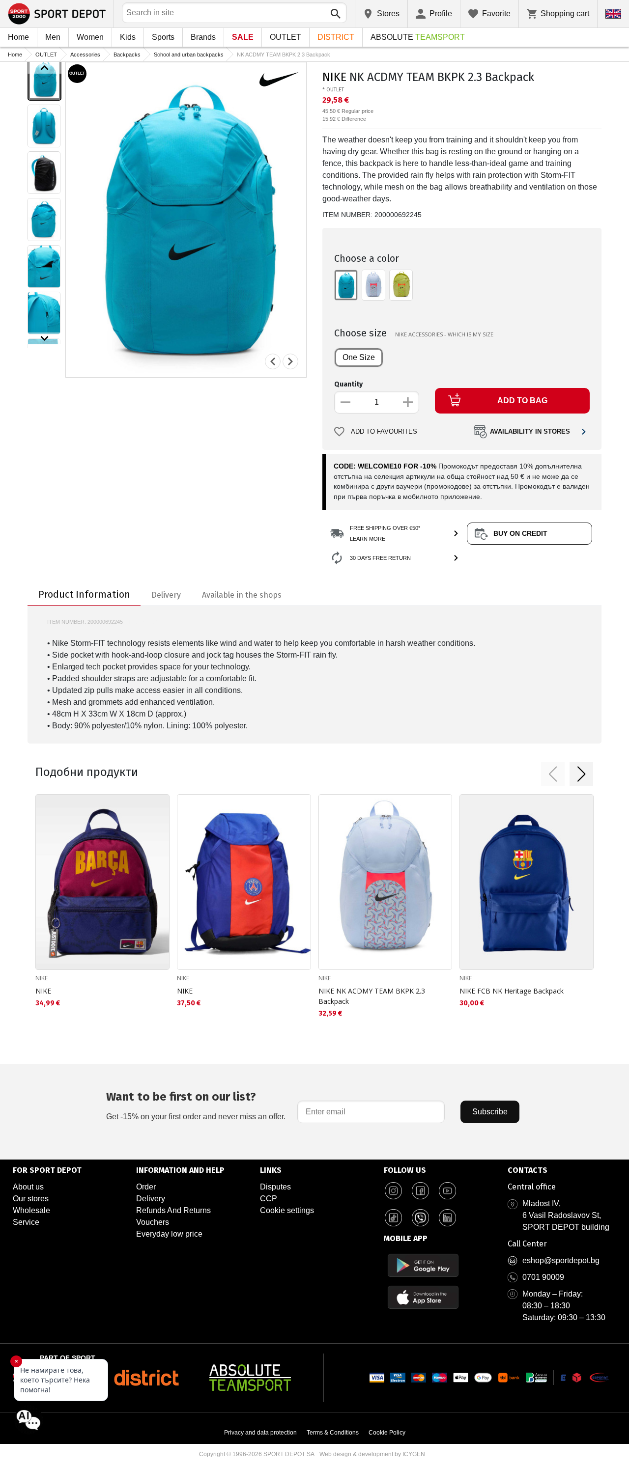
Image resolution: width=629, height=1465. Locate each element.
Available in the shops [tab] (242, 595)
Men (52, 37)
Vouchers (152, 1222)
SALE (243, 37)
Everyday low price (169, 1234)
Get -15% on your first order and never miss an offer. (196, 1105)
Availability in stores (530, 431)
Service (26, 1222)
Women (90, 37)
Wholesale (31, 1210)
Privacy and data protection (260, 1432)
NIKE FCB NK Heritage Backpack (511, 990)
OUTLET (285, 37)
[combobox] (234, 12)
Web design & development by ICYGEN (372, 1454)
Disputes (275, 1187)
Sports (163, 37)
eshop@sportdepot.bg (561, 1260)
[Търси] (335, 13)
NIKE (334, 77)
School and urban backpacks (189, 54)
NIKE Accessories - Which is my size (444, 334)
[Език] (613, 14)
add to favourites (384, 431)
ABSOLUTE (418, 37)
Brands (203, 37)
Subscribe (490, 1111)
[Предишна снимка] (273, 361)
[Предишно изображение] (44, 68)
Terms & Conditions (333, 1432)
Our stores (31, 1198)
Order (146, 1187)
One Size (359, 357)
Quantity (348, 384)
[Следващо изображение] (44, 338)
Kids (128, 37)
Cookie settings (287, 1210)
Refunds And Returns (173, 1210)
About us (28, 1187)
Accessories (85, 54)
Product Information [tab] (84, 594)
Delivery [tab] (166, 595)
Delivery (150, 1198)
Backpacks (127, 54)
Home (18, 37)
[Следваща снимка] (290, 361)
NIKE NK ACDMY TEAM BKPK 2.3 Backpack (371, 996)
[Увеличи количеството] (408, 402)
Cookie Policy (387, 1432)
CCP (268, 1198)
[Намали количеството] (345, 402)
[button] (553, 774)
